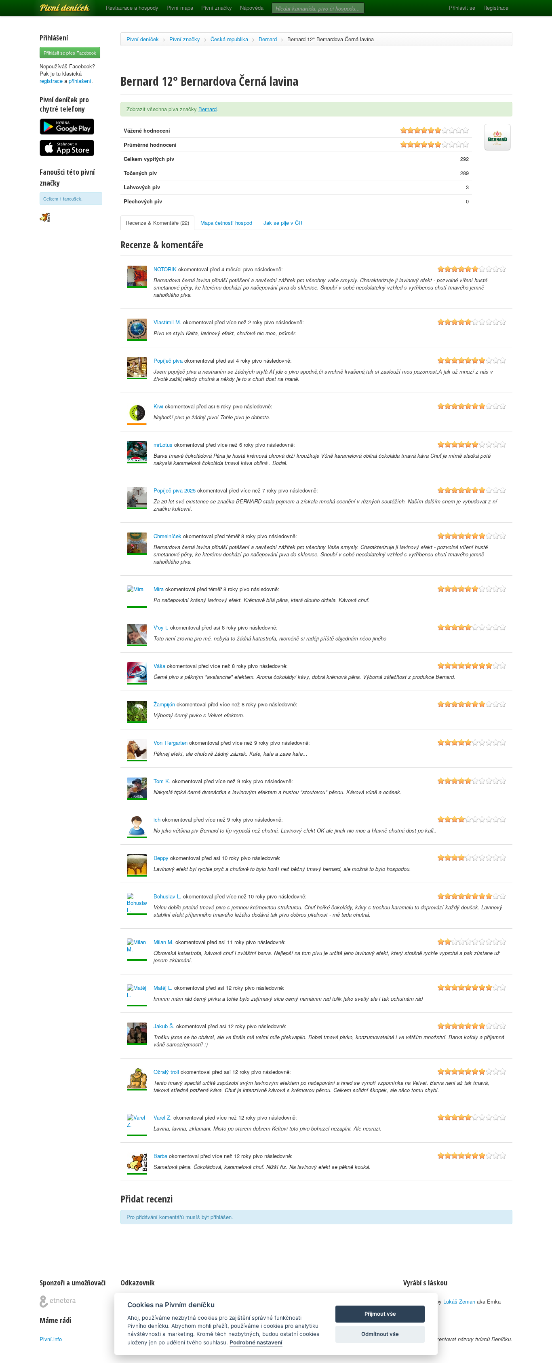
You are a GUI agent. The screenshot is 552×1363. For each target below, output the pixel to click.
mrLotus (163, 444)
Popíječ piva (168, 360)
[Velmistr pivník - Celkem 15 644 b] (137, 673)
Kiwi (158, 406)
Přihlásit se (462, 7)
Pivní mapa (179, 7)
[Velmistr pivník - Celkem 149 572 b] (137, 452)
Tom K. (162, 781)
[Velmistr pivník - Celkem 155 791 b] (137, 368)
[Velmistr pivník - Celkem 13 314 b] (137, 1125)
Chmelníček (167, 536)
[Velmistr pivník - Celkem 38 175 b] (137, 596)
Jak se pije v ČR (282, 222)
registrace (51, 81)
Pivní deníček (56, 5)
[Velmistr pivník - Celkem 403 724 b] (137, 330)
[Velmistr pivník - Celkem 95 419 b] (137, 904)
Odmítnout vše (380, 1334)
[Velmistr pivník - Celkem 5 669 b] (137, 635)
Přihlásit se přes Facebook (70, 52)
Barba (160, 1156)
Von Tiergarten (171, 742)
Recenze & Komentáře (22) (157, 222)
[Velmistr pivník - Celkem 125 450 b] (137, 498)
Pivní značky (216, 7)
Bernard (268, 39)
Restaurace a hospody (132, 7)
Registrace (495, 7)
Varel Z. (163, 1117)
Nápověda (251, 7)
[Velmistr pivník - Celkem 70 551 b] (137, 750)
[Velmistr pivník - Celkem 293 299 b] (137, 544)
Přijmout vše (380, 1313)
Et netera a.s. (58, 1301)
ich (157, 819)
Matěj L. (163, 987)
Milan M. (164, 942)
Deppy (161, 858)
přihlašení (80, 81)
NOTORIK (165, 269)
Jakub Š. (164, 1026)
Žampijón (164, 704)
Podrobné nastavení (256, 1342)
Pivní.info (51, 1339)
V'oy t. (161, 627)
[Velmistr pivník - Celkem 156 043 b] (137, 789)
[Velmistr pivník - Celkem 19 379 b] (137, 1079)
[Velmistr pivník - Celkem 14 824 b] (137, 712)
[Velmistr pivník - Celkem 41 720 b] (137, 277)
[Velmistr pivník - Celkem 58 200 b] (137, 827)
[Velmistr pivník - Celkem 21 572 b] (137, 995)
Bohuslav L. (167, 896)
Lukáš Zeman (459, 1301)
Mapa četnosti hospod (226, 222)
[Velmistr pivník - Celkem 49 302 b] (137, 1163)
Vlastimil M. (167, 322)
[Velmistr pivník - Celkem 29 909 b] (137, 865)
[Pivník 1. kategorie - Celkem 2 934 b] (137, 414)
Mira (159, 589)
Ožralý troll (166, 1072)
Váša (159, 666)
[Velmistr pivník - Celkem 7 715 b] (137, 949)
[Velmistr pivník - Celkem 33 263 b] (137, 1034)
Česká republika (229, 39)
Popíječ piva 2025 (175, 490)
